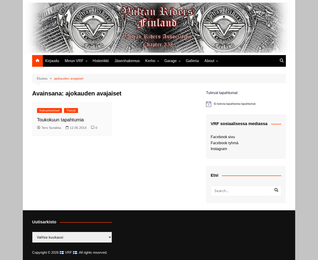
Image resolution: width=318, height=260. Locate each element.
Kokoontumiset (49, 110)
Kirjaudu (52, 61)
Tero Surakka (51, 128)
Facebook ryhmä (224, 143)
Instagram (219, 149)
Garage (170, 61)
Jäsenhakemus (127, 61)
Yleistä (71, 110)
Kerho (150, 61)
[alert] (246, 104)
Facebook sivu (223, 137)
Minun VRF (74, 61)
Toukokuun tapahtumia (60, 119)
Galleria (192, 61)
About (209, 61)
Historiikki (101, 61)
